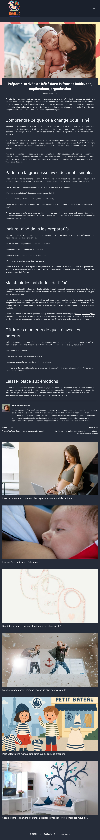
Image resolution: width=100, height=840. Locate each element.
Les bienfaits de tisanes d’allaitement (21, 562)
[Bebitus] (14, 8)
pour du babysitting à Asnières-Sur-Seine (78, 157)
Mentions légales (63, 834)
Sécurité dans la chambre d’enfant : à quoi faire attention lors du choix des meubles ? (45, 818)
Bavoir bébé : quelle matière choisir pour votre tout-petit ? (31, 626)
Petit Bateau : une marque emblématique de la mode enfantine (33, 754)
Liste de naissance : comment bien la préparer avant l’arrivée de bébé (37, 498)
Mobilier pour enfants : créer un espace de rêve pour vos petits (34, 690)
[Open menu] (94, 8)
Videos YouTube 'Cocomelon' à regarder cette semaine (24, 429)
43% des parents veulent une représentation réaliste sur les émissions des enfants (76, 431)
